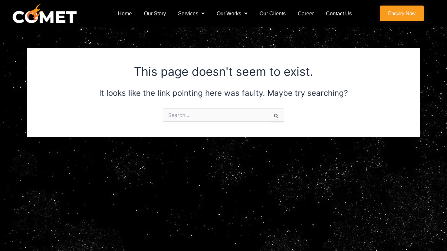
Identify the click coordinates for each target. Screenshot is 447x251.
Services (188, 13)
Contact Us (339, 13)
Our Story (155, 13)
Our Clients (272, 13)
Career (306, 13)
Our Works (229, 13)
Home (125, 13)
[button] (191, 13)
